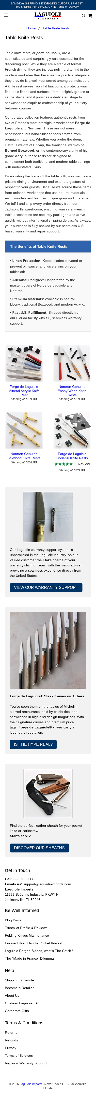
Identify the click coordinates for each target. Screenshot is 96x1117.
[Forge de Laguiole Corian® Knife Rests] (72, 430)
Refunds (11, 1040)
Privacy (10, 1048)
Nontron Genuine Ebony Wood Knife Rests (72, 391)
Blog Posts (13, 920)
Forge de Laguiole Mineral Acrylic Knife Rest (24, 391)
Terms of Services (19, 1055)
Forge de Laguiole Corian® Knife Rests (72, 456)
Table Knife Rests (56, 28)
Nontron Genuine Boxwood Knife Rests (23, 456)
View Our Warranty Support (46, 587)
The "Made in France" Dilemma (29, 958)
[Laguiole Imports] (48, 16)
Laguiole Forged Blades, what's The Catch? (39, 951)
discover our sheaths (39, 848)
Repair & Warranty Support (26, 1063)
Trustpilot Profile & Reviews (26, 928)
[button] (83, 15)
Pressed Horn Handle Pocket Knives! (33, 943)
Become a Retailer (19, 988)
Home (31, 28)
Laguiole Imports (31, 1084)
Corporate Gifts (17, 1011)
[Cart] (90, 16)
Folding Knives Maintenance (27, 935)
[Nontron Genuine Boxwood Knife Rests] (24, 430)
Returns (11, 1032)
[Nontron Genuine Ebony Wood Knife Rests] (72, 363)
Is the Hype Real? (33, 744)
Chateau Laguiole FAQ (22, 1003)
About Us (12, 995)
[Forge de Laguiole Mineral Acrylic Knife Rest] (24, 363)
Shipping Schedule (19, 980)
